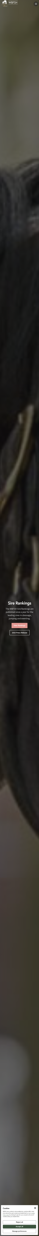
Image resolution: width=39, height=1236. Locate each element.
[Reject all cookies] (35, 1208)
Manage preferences (19, 1231)
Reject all (19, 1222)
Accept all (19, 1227)
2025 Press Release (19, 632)
